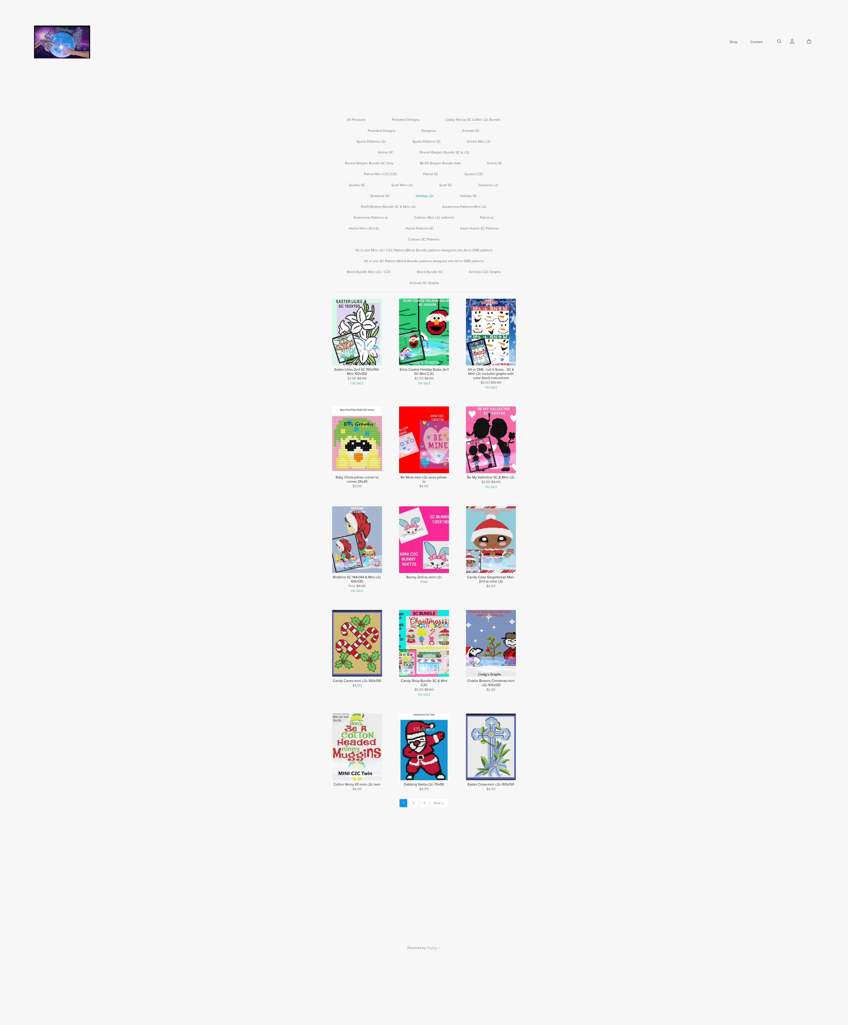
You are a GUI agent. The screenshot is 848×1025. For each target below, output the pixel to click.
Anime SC (385, 152)
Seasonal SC (380, 196)
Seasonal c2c (488, 185)
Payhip (432, 948)
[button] (439, 948)
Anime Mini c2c (479, 142)
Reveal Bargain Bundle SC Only (369, 163)
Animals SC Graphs (424, 283)
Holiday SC (468, 196)
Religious (429, 131)
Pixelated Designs (405, 120)
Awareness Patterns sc (370, 218)
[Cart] (810, 41)
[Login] (792, 41)
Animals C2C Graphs (485, 272)
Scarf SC (445, 185)
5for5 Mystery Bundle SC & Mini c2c (388, 207)
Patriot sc (487, 218)
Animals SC (471, 131)
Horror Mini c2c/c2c (364, 228)
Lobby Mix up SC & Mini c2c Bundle (472, 120)
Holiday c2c (425, 196)
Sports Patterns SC (426, 142)
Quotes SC (357, 185)
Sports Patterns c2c (371, 142)
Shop (734, 42)
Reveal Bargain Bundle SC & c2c (444, 152)
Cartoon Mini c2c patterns (434, 218)
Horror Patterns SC (419, 228)
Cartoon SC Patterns (423, 239)
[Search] (779, 41)
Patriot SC (430, 174)
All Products (356, 120)
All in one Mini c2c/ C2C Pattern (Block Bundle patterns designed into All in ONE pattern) (423, 250)
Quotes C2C (473, 174)
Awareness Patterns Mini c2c (464, 207)
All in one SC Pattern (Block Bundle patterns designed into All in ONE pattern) (423, 261)
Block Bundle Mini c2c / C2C (369, 272)
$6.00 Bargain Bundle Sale (440, 163)
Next (437, 803)
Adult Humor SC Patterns (479, 228)
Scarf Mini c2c (402, 185)
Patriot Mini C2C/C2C (380, 174)
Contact (756, 42)
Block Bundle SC (430, 272)
